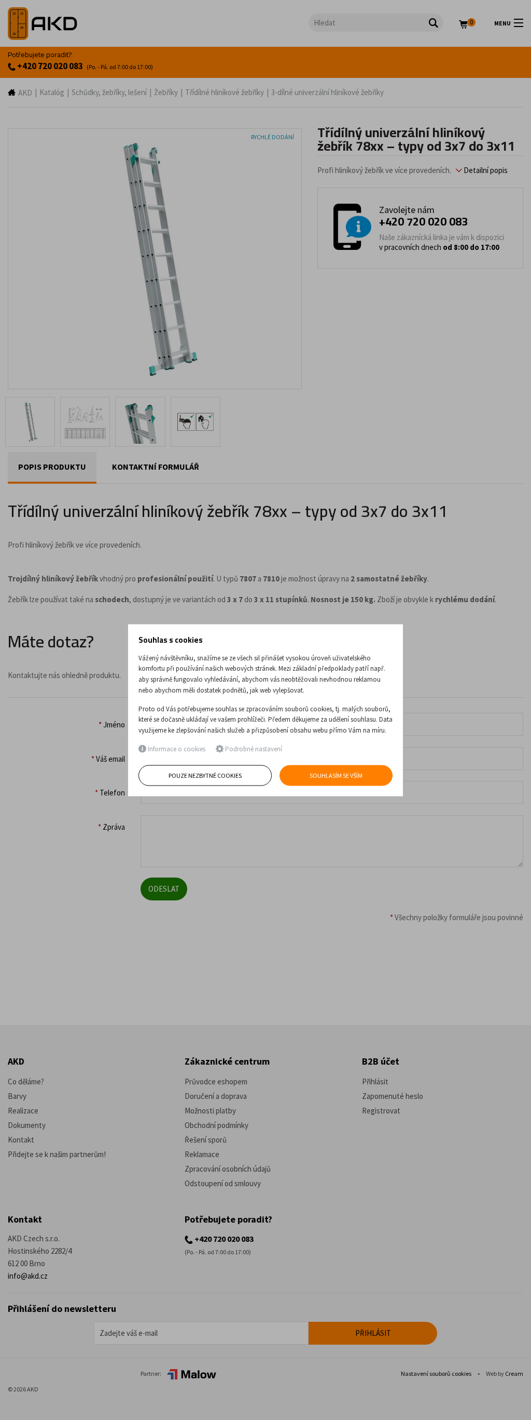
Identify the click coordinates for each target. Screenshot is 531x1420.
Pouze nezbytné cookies (205, 775)
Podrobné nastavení (252, 749)
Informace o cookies (175, 749)
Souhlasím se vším (336, 775)
